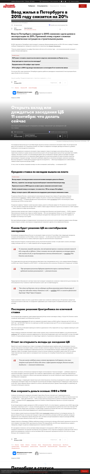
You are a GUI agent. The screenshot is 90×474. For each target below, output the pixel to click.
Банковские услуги (57, 445)
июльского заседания (21, 321)
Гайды (69, 446)
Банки (39, 445)
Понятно (84, 471)
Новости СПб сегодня (52, 446)
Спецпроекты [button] (42, 6)
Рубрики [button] (31, 6)
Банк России (65, 445)
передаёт (53, 290)
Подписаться (45, 1)
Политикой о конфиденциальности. (38, 472)
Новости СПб (24, 88)
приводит (67, 253)
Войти (83, 6)
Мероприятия (54, 6)
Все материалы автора (30, 29)
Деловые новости (34, 446)
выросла (23, 197)
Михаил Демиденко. (55, 46)
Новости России (62, 446)
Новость (17, 88)
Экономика (33, 445)
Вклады (22, 445)
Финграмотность (16, 448)
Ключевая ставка (15, 446)
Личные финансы (25, 446)
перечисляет (30, 400)
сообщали (14, 334)
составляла (53, 199)
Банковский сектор (47, 445)
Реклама (63, 6)
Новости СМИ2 (15, 97)
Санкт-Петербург (33, 88)
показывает (46, 413)
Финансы (28, 445)
